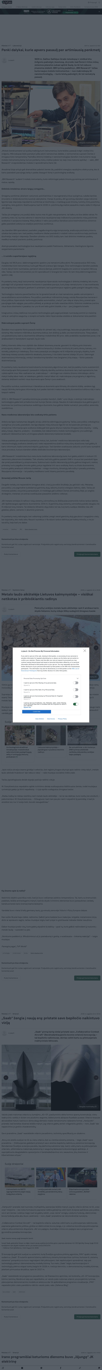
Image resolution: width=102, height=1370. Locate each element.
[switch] (75, 682)
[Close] (85, 651)
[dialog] (51, 685)
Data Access (51, 719)
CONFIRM (36, 711)
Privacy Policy (62, 719)
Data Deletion (39, 719)
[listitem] (51, 678)
